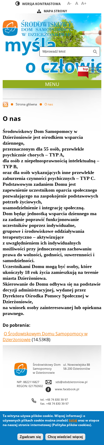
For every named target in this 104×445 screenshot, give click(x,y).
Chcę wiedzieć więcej (65, 437)
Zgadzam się (30, 437)
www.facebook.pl (62, 389)
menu (52, 84)
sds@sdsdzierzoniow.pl (71, 382)
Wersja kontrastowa (41, 4)
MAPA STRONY (55, 11)
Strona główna (26, 104)
